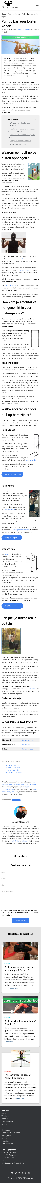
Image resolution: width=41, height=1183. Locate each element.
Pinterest (22, 1173)
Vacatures (5, 1116)
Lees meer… (14, 988)
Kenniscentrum (7, 1122)
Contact (4, 1113)
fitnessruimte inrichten (17, 259)
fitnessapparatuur (25, 270)
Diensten (4, 1119)
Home (3, 14)
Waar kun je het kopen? (18, 144)
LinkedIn (12, 841)
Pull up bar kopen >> (11, 538)
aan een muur (10, 510)
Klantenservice (7, 1144)
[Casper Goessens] (20, 812)
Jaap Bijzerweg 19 (8, 1152)
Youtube (12, 1173)
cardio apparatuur (11, 285)
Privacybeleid (6, 1135)
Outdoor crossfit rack (12, 768)
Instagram (24, 841)
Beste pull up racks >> (12, 474)
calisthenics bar (31, 460)
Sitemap (4, 1138)
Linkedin (29, 1173)
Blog (9, 14)
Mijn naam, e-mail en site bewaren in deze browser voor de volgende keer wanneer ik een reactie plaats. (19, 912)
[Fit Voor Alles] (10, 5)
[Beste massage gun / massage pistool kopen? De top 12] (20, 953)
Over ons (4, 1124)
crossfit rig (8, 554)
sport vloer (31, 689)
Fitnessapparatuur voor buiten (15, 773)
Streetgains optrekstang (21, 530)
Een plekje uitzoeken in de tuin (20, 141)
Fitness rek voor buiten (13, 765)
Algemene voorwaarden (10, 1133)
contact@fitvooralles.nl (15, 1163)
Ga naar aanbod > (28, 740)
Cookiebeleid (6, 1130)
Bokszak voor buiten (12, 770)
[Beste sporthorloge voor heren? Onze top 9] (20, 1007)
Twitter (17, 841)
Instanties (5, 1141)
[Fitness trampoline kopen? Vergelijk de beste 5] (20, 1061)
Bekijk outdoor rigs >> (12, 606)
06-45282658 (10, 1158)
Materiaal (16, 14)
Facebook (25, 1173)
